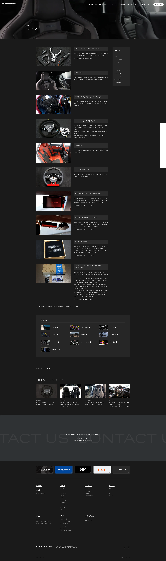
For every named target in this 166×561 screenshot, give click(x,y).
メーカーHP (85, 58)
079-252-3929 (62, 547)
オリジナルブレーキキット (163, 134)
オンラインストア (163, 161)
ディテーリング (163, 149)
